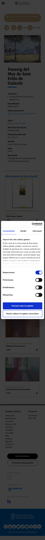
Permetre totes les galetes (22, 306)
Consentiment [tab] (9, 231)
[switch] (38, 280)
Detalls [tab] (23, 231)
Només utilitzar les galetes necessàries (22, 314)
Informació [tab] (37, 231)
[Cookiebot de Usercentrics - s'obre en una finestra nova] (32, 224)
